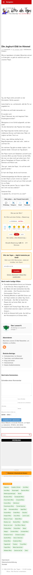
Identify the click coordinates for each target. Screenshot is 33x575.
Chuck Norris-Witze (8, 500)
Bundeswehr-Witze (19, 496)
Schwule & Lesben (20, 534)
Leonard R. (7, 49)
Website (19, 408)
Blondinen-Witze (8, 496)
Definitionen (27, 49)
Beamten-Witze (25, 490)
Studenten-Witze (17, 541)
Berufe (19, 493)
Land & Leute (26, 515)
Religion (3, 51)
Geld (5, 509)
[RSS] (4, 347)
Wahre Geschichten (18, 547)
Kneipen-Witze (7, 515)
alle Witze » (21, 221)
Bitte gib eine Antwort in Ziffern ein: (8, 412)
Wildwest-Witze (8, 550)
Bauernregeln (15, 490)
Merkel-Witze (18, 519)
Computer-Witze (20, 500)
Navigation (9, 2)
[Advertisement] (16, 32)
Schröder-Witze (24, 531)
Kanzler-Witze (7, 512)
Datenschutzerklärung (9, 562)
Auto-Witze (6, 490)
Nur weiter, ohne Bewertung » (16, 238)
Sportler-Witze (7, 538)
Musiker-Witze (16, 522)
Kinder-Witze (16, 512)
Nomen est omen (8, 525)
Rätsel (24, 528)
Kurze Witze (17, 515)
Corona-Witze (7, 503)
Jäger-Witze (23, 509)
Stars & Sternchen (18, 538)
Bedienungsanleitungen (9, 493)
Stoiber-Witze (7, 541)
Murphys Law (7, 522)
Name (21, 399)
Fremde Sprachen (20, 506)
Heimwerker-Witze (13, 509)
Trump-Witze (23, 544)
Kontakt (4, 564)
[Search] (29, 435)
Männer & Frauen (8, 519)
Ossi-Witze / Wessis (20, 525)
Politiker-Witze (7, 528)
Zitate (26, 550)
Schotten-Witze (14, 531)
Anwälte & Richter (16, 487)
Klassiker (24, 512)
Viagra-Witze (7, 547)
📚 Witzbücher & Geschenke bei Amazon (16, 473)
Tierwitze (15, 544)
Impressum (5, 560)
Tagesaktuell (7, 544)
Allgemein (6, 487)
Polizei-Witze (17, 528)
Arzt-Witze (25, 487)
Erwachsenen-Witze (9, 506)
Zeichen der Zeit (18, 550)
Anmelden (17, 271)
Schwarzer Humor (8, 534)
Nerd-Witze (25, 522)
